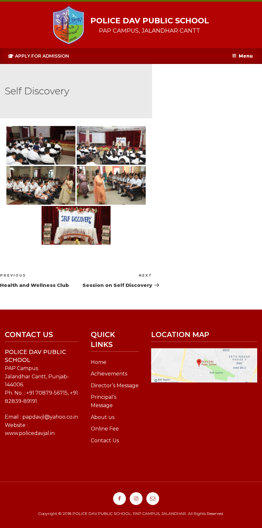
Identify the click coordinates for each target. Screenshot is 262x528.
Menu (246, 56)
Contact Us (105, 440)
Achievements (109, 374)
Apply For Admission (41, 56)
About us (102, 417)
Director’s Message (115, 385)
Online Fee (105, 429)
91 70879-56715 (48, 393)
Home (98, 362)
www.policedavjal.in (30, 433)
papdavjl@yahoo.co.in (50, 417)
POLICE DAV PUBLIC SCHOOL (149, 20)
